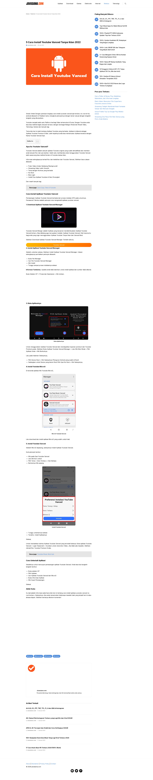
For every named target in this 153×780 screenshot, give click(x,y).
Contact (53, 764)
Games (79, 3)
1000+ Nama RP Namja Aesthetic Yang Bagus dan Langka (113, 63)
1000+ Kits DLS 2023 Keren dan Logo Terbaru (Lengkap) (112, 85)
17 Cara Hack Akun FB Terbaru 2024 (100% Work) (43, 748)
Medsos (106, 3)
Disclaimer (35, 764)
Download (69, 3)
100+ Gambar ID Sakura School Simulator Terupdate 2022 (110, 77)
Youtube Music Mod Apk (45, 554)
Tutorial (32, 14)
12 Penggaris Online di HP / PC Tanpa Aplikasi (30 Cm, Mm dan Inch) (112, 70)
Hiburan (30, 656)
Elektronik (88, 3)
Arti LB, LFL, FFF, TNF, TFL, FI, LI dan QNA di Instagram (45, 708)
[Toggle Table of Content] (36, 141)
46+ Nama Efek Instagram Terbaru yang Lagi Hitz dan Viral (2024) (49, 718)
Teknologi (116, 3)
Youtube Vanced (58, 245)
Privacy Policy (44, 764)
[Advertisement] (59, 28)
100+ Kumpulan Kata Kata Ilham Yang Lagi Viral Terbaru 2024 (47, 738)
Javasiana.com (31, 45)
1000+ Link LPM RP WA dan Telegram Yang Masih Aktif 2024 (112, 49)
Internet (97, 3)
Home (27, 14)
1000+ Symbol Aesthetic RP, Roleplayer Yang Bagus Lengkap (113, 41)
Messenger (39, 656)
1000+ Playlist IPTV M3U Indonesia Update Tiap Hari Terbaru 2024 (111, 34)
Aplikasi (60, 3)
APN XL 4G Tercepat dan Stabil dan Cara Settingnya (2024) (47, 728)
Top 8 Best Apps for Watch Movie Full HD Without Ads (113, 27)
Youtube (56, 656)
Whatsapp (48, 656)
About (28, 764)
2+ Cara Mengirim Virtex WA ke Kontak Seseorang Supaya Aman (113, 56)
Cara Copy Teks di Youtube (46, 188)
